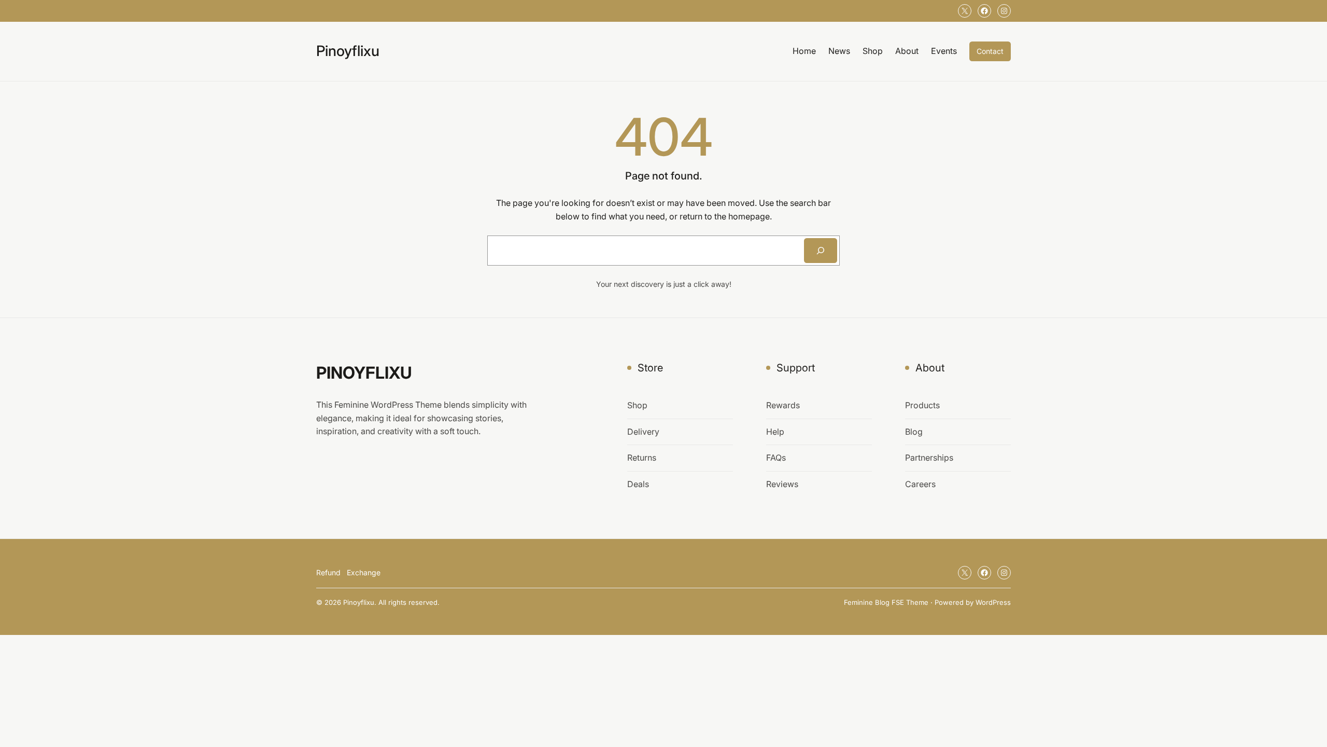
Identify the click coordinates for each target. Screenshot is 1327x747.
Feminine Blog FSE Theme (886, 602)
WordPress (993, 602)
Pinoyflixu (347, 51)
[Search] (820, 250)
